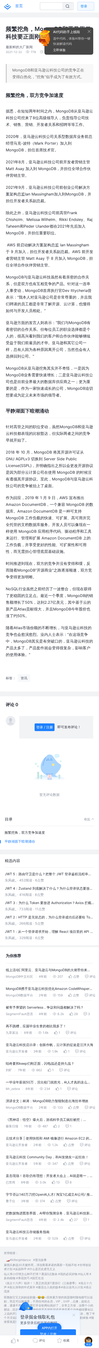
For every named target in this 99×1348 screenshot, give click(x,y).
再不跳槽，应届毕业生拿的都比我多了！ (36, 1026)
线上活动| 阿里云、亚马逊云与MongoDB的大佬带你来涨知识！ (48, 970)
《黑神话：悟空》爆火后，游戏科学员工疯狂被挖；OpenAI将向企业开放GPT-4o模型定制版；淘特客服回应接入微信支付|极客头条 (48, 1120)
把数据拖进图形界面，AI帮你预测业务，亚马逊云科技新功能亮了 (49, 1214)
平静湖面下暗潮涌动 (20, 841)
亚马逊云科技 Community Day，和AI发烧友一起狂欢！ (47, 1157)
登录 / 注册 (44, 727)
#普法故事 (40, 1260)
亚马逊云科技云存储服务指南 (28, 1232)
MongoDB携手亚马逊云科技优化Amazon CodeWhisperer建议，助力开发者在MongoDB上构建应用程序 (49, 989)
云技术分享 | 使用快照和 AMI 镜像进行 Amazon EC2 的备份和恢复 (49, 1139)
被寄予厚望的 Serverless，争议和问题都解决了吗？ (45, 1007)
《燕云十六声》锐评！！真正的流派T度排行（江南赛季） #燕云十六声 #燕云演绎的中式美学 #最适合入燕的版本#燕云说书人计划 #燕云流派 (48, 1287)
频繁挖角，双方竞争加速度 (25, 832)
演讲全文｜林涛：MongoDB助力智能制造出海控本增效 (47, 1101)
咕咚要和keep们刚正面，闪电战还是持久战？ (40, 1063)
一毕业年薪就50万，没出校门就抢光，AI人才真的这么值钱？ (48, 1083)
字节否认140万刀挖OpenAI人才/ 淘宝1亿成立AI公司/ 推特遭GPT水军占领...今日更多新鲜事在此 (49, 1195)
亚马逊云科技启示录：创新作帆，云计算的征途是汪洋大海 (49, 1045)
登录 (83, 6)
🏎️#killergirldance (18, 1260)
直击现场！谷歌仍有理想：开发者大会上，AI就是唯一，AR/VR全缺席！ (48, 1176)
